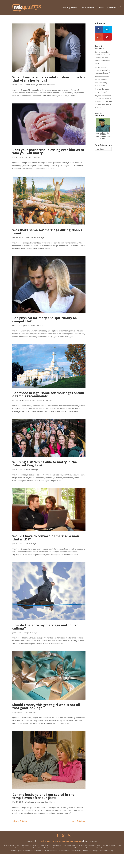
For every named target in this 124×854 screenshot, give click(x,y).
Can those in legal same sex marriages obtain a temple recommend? (48, 394)
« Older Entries (19, 821)
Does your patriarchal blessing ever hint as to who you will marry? (48, 151)
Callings (26, 632)
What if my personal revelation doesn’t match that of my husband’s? (48, 79)
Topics (100, 7)
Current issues (30, 237)
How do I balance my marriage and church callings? (45, 626)
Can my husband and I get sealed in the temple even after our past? (43, 796)
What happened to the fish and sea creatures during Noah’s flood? (102, 81)
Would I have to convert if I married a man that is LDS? (45, 537)
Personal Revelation (47, 84)
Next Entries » (78, 821)
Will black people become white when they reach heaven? (102, 70)
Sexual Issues (50, 802)
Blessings (28, 157)
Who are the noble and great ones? (102, 90)
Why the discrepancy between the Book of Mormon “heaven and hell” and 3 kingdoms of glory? (103, 101)
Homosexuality (30, 400)
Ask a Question (70, 7)
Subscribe (111, 7)
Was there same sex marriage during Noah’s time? (47, 231)
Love (26, 543)
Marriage (34, 84)
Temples (48, 400)
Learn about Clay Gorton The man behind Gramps (103, 135)
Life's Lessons (30, 802)
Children (27, 84)
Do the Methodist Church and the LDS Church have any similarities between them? (102, 58)
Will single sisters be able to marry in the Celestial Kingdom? (44, 463)
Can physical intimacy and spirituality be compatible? (44, 319)
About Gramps (87, 7)
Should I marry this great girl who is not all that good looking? (46, 706)
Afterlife (27, 469)
